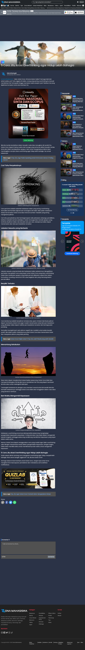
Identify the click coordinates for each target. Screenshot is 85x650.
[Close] (74, 313)
